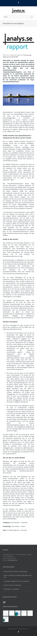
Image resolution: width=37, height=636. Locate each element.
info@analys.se (12, 560)
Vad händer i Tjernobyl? (11, 589)
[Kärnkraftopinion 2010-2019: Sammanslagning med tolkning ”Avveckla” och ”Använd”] (30, 613)
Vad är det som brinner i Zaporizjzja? (15, 571)
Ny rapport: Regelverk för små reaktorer (16, 581)
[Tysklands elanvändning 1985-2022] (12, 613)
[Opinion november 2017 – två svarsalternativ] (6, 619)
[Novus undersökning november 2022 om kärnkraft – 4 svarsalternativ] (18, 613)
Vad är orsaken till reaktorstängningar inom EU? (18, 576)
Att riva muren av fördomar (12, 585)
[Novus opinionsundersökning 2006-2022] (6, 613)
